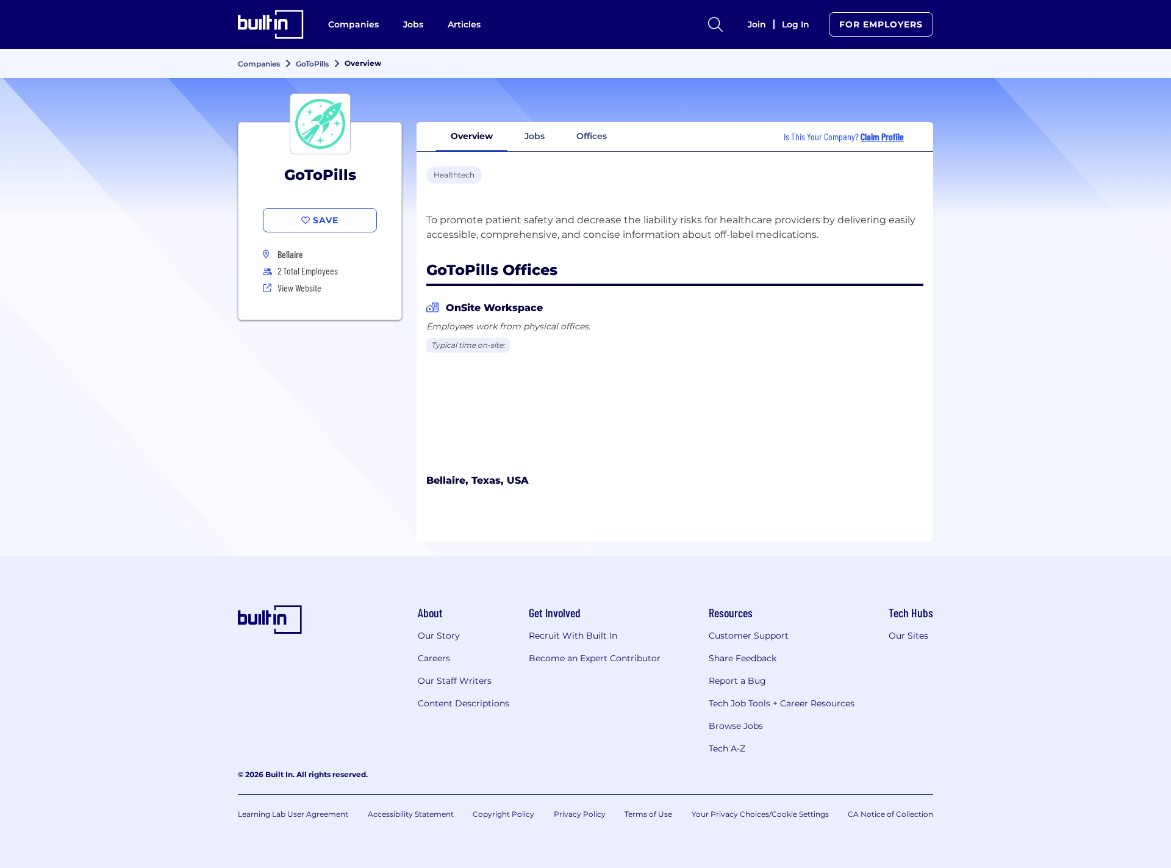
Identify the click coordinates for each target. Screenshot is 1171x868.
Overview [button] (472, 136)
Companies (353, 24)
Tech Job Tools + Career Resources (781, 703)
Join (757, 24)
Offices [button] (591, 136)
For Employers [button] (881, 24)
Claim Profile (882, 136)
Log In (795, 24)
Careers (434, 658)
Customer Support (749, 635)
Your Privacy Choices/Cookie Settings (760, 814)
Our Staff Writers (455, 680)
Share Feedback (742, 658)
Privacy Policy (580, 814)
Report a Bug (737, 680)
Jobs (413, 24)
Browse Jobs (736, 725)
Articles (464, 24)
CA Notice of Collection (890, 814)
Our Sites (908, 635)
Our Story (439, 635)
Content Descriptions (463, 703)
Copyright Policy (503, 814)
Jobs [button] (535, 136)
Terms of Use (648, 814)
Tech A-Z (727, 748)
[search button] (715, 24)
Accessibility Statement (411, 814)
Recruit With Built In (573, 635)
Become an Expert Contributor (595, 658)
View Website (299, 287)
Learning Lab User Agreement (293, 814)
